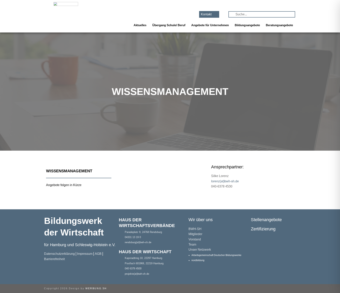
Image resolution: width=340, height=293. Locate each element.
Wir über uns (200, 219)
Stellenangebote (266, 219)
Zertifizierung (263, 228)
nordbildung (197, 260)
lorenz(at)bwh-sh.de (225, 181)
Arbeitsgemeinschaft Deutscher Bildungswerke (216, 255)
